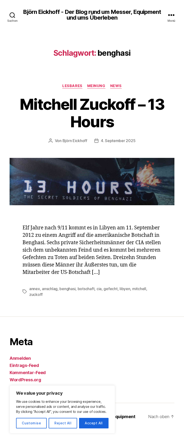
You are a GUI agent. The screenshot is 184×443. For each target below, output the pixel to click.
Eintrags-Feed (24, 365)
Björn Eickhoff (75, 140)
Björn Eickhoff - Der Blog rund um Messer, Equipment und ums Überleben (92, 15)
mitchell (139, 288)
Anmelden (20, 358)
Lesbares (72, 86)
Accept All (94, 423)
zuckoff (36, 294)
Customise (31, 423)
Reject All (62, 423)
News (116, 86)
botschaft (86, 288)
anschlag (50, 288)
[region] (62, 409)
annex (34, 288)
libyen (125, 288)
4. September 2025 (118, 140)
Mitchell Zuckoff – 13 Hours (92, 113)
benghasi (67, 288)
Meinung (96, 86)
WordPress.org (25, 379)
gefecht (110, 288)
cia (99, 288)
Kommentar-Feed (28, 372)
